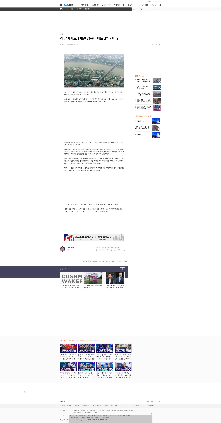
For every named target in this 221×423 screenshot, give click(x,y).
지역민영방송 (151, 405)
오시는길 (108, 410)
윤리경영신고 (114, 406)
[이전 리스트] (121, 268)
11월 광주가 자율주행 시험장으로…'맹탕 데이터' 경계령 (79, 9)
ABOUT (69, 406)
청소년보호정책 (97, 406)
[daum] (155, 401)
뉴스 (77, 5)
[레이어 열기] (61, 5)
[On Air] (153, 5)
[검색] (160, 5)
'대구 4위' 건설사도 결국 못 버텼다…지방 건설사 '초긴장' (110, 250)
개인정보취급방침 (85, 406)
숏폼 (129, 4)
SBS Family (136, 405)
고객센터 (106, 406)
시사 (123, 5)
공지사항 (62, 401)
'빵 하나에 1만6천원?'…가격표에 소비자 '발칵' (107, 248)
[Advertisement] (13, 403)
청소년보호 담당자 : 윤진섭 (91, 413)
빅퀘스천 (116, 5)
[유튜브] (148, 401)
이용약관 (76, 406)
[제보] (145, 5)
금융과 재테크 (106, 5)
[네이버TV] (159, 401)
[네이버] (152, 401)
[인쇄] (149, 44)
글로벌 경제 (95, 5)
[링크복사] (152, 44)
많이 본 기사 (85, 5)
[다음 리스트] (123, 268)
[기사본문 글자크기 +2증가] (159, 44)
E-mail (131, 410)
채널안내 (62, 406)
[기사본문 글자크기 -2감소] (156, 44)
